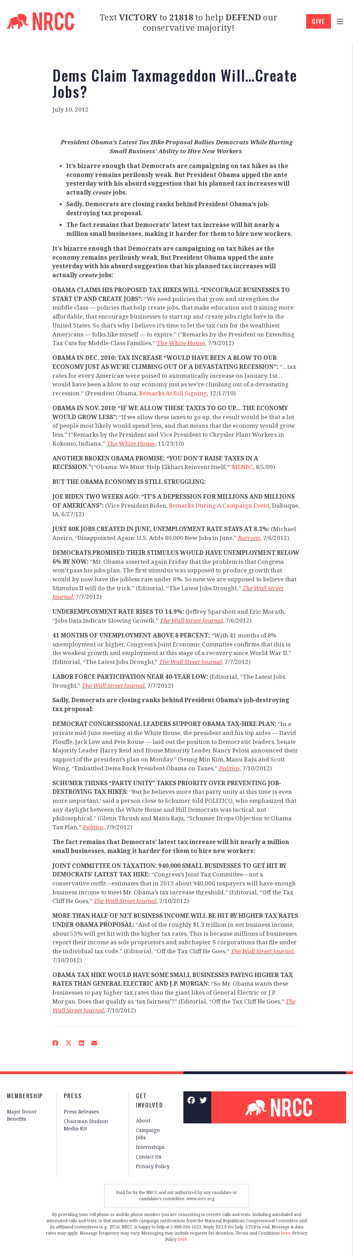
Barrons (249, 538)
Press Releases (81, 1111)
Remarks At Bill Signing (173, 393)
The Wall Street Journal (191, 620)
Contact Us (148, 1156)
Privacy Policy (153, 1166)
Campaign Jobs (148, 1134)
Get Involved (149, 1100)
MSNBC (242, 467)
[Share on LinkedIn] (81, 1043)
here (285, 1233)
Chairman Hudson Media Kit (86, 1125)
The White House (181, 343)
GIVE (318, 21)
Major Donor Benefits (22, 1115)
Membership (25, 1095)
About (143, 1120)
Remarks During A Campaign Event (219, 505)
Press (73, 1095)
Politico (229, 768)
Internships (150, 1147)
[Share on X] (68, 1043)
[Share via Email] (94, 1043)
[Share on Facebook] (55, 1043)
